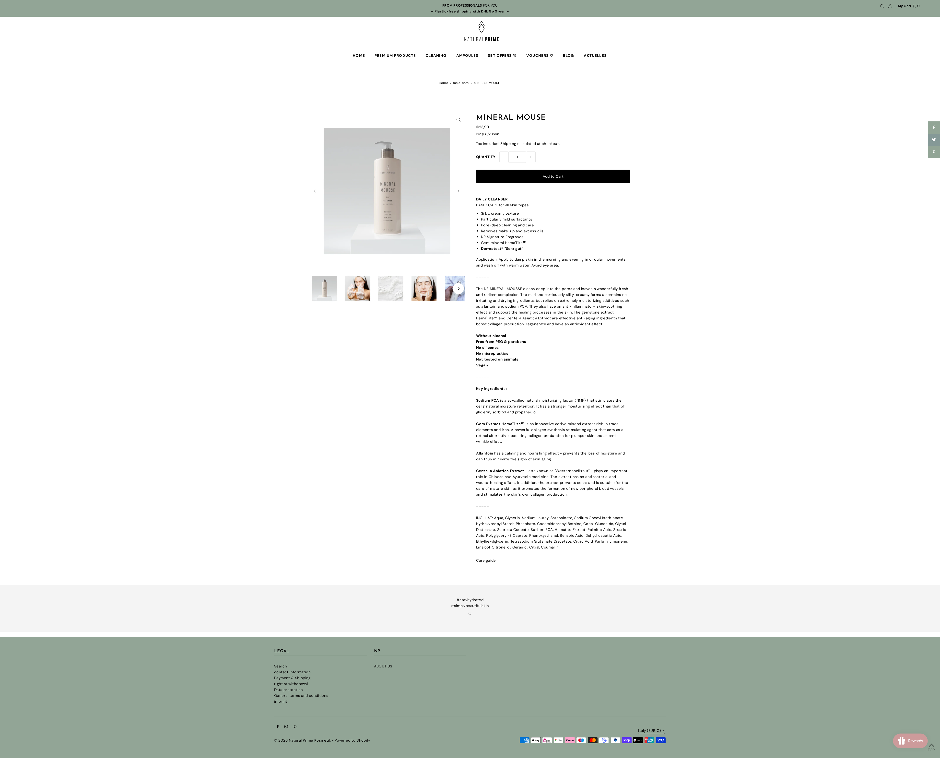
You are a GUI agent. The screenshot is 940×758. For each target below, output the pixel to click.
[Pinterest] (295, 727)
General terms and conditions (301, 695)
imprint (280, 701)
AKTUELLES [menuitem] (595, 55)
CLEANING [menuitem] (436, 55)
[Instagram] (286, 727)
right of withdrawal (291, 683)
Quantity (485, 156)
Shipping (508, 143)
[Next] (458, 191)
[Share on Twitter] (934, 140)
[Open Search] (882, 6)
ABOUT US (383, 666)
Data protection (288, 689)
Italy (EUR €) (649, 731)
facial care (461, 83)
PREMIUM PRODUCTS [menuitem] (395, 55)
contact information (292, 672)
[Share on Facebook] (934, 127)
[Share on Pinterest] (934, 152)
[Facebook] (278, 727)
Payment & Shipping (292, 678)
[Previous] (315, 191)
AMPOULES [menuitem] (467, 55)
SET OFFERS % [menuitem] (502, 55)
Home (443, 83)
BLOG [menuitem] (568, 55)
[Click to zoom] (458, 119)
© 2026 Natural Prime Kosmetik (302, 740)
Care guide (486, 561)
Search (280, 666)
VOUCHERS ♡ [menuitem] (539, 55)
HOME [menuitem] (359, 55)
